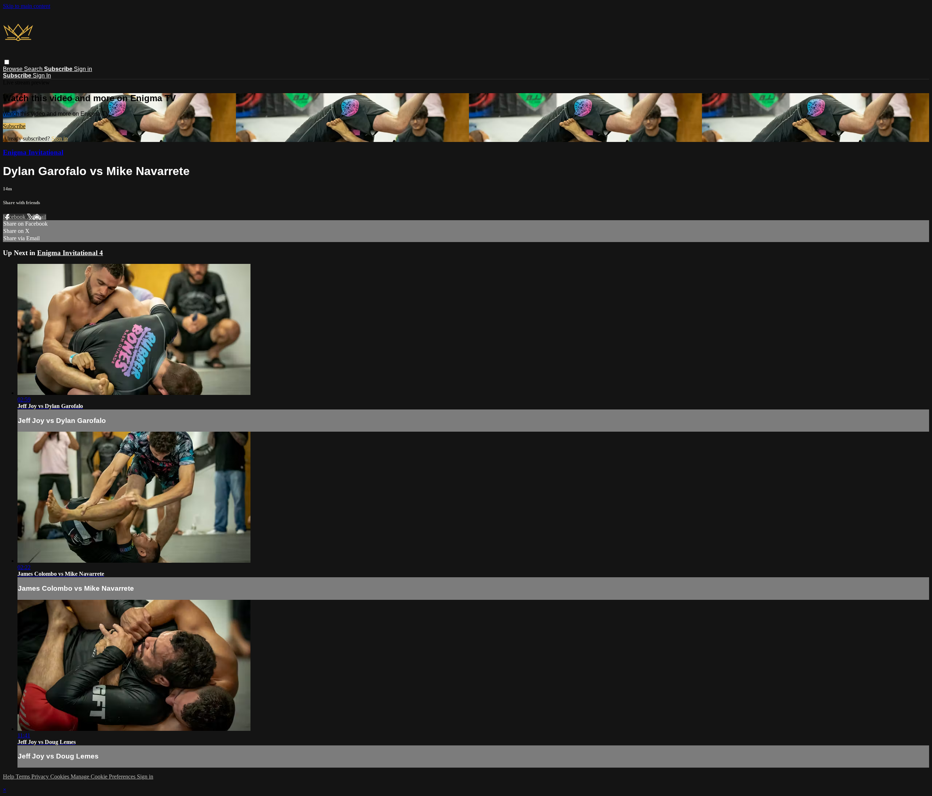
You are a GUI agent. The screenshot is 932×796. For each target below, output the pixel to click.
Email (39, 217)
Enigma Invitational (33, 152)
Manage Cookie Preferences (104, 776)
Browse (13, 69)
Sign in (83, 69)
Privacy (40, 776)
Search (34, 69)
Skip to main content (26, 6)
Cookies (60, 776)
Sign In (42, 75)
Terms (23, 776)
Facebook (15, 217)
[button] (6, 62)
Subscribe (14, 126)
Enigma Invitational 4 (70, 253)
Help (9, 776)
